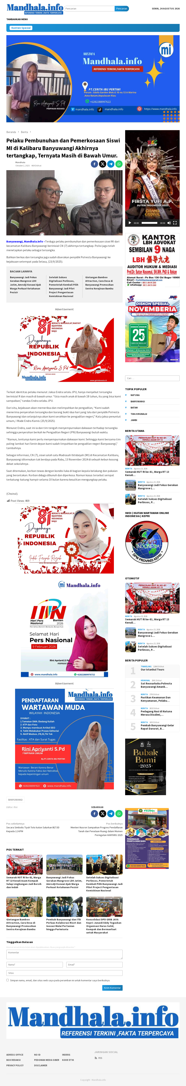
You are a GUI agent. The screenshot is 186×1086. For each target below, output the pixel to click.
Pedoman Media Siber (46, 1060)
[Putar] (130, 223)
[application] (152, 178)
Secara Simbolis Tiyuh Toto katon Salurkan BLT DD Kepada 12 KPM (32, 827)
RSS (100, 1058)
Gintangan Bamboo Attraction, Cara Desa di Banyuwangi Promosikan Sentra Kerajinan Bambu (21, 924)
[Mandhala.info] (35, 8)
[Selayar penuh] (175, 223)
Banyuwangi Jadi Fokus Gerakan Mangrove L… (158, 486)
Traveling (146, 666)
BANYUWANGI (15, 799)
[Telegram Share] (110, 164)
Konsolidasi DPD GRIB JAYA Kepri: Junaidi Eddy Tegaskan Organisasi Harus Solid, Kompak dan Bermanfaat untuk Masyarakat (103, 926)
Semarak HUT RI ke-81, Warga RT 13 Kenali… (147, 473)
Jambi (134, 420)
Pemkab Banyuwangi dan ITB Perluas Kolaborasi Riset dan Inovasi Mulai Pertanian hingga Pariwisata (63, 924)
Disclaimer (40, 1065)
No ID (37, 1054)
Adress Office (14, 1054)
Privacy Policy (14, 1065)
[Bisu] (169, 223)
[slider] (149, 223)
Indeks (66, 1054)
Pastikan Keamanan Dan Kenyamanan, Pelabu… (156, 699)
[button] (152, 178)
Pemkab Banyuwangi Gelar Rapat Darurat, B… (157, 727)
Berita (128, 468)
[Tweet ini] (102, 164)
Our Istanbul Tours (152, 669)
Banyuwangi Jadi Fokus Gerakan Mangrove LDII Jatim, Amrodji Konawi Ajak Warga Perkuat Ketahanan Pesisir (25, 285)
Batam (134, 407)
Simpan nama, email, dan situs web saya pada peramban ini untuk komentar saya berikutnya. (60, 980)
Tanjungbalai (139, 414)
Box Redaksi (13, 1060)
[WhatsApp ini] (119, 164)
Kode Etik (68, 1060)
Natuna (135, 395)
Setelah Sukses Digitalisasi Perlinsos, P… (155, 500)
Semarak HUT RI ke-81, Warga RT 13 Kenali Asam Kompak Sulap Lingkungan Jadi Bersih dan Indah (23, 882)
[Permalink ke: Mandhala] (10, 163)
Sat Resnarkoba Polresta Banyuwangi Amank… (156, 685)
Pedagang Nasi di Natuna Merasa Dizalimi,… (156, 713)
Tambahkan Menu (17, 19)
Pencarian (121, 8)
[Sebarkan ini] (94, 164)
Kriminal (145, 680)
